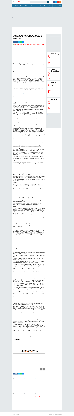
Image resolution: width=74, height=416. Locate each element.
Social (40, 5)
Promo (60, 5)
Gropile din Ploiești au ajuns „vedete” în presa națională (25, 93)
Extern (21, 5)
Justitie (55, 5)
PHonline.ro (13, 5)
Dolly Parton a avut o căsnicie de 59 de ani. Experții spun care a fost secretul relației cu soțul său (18, 404)
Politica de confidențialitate (58, 414)
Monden (26, 5)
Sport (45, 5)
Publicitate (50, 414)
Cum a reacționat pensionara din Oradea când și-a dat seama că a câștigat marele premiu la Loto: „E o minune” (29, 404)
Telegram (31, 351)
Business (16, 5)
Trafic (50, 5)
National (31, 5)
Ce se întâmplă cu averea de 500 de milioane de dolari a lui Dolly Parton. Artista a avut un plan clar (40, 388)
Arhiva (53, 414)
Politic (36, 5)
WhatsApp (26, 351)
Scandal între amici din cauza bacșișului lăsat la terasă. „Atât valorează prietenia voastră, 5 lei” (29, 388)
